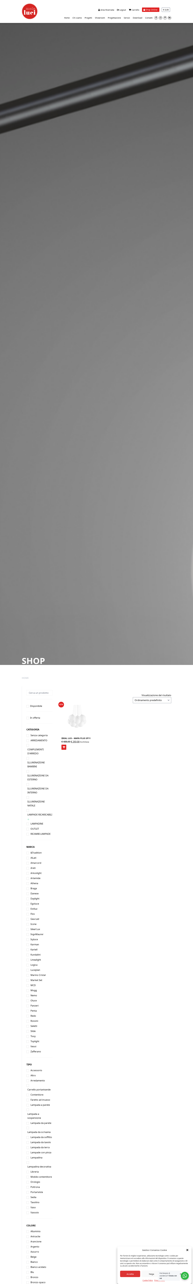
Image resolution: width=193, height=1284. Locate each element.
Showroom (100, 17)
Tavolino (35, 1202)
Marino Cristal (38, 975)
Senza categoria (39, 735)
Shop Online (151, 9)
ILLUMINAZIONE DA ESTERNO (37, 777)
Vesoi (33, 1046)
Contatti (149, 17)
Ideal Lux (35, 929)
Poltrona (35, 1187)
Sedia (33, 1197)
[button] (187, 1250)
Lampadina (36, 1157)
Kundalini (36, 954)
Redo (33, 1015)
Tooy (33, 1036)
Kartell (34, 949)
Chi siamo (77, 17)
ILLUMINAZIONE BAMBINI (36, 764)
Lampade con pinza (41, 1152)
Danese (35, 893)
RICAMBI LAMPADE (41, 833)
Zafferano (36, 1051)
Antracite (35, 1236)
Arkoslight (36, 873)
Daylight (35, 898)
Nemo (34, 995)
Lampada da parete (41, 1123)
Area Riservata (107, 9)
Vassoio (35, 1212)
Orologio (35, 1181)
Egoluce (35, 903)
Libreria (35, 1171)
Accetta (130, 1274)
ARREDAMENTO (39, 740)
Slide (33, 1031)
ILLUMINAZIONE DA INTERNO (37, 790)
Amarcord (36, 862)
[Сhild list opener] (28, 819)
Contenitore (37, 1094)
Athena (34, 883)
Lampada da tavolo (41, 1142)
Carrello (135, 9)
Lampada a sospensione (34, 1115)
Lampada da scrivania (39, 1132)
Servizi (127, 17)
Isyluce (34, 939)
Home (67, 17)
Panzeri (35, 1005)
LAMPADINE (37, 823)
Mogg (34, 990)
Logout (122, 9)
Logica (34, 964)
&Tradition (36, 852)
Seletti (34, 1026)
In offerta (35, 717)
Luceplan (35, 969)
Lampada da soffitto (41, 1137)
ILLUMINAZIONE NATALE (36, 803)
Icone (33, 924)
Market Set (36, 980)
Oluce (34, 1000)
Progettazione (114, 17)
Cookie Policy (148, 1280)
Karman (35, 944)
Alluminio (36, 1231)
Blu (32, 1272)
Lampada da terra (40, 1147)
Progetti (88, 17)
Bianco (34, 1261)
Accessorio (36, 1070)
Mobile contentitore (41, 1176)
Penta (34, 1010)
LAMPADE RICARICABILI (39, 814)
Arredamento (38, 1080)
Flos (33, 913)
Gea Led (35, 919)
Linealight (36, 959)
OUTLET (35, 828)
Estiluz (34, 908)
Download (137, 17)
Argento (35, 1246)
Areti (33, 868)
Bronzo (34, 1277)
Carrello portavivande (39, 1089)
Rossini (34, 1020)
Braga (34, 888)
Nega (151, 1274)
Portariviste (37, 1192)
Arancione (36, 1241)
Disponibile (36, 706)
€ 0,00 (166, 9)
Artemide (35, 878)
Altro (33, 1075)
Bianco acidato (38, 1267)
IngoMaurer (37, 934)
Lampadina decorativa (39, 1166)
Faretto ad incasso (40, 1099)
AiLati (33, 857)
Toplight (35, 1041)
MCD (33, 985)
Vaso (33, 1207)
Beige (33, 1256)
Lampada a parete (40, 1104)
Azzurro (35, 1251)
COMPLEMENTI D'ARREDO (35, 751)
